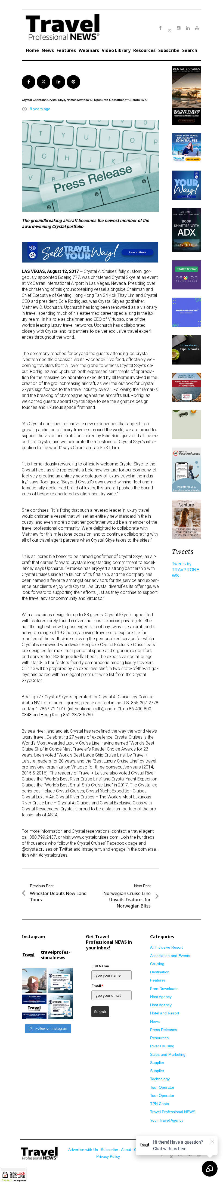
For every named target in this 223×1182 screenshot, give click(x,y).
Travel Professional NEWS (172, 1112)
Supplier (157, 1062)
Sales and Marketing (167, 1054)
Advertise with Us (83, 1149)
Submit (100, 1011)
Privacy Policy (108, 1156)
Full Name (100, 966)
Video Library (116, 50)
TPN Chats (159, 1103)
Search (189, 50)
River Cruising (162, 1046)
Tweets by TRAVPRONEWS (185, 569)
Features (66, 50)
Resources (144, 50)
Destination (159, 972)
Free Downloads (164, 988)
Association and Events (170, 955)
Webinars (89, 50)
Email (97, 985)
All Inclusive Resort (166, 947)
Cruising (157, 964)
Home (32, 50)
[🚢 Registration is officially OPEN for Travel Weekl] (34, 1007)
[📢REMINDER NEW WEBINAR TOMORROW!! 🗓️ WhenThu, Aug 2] (60, 980)
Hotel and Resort (164, 1013)
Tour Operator (162, 1087)
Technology (160, 1079)
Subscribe (168, 50)
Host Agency (161, 997)
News (48, 50)
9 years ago (40, 109)
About (126, 1149)
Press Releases (163, 1029)
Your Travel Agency (166, 1120)
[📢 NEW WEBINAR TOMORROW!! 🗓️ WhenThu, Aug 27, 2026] (60, 1007)
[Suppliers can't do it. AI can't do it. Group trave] (34, 980)
